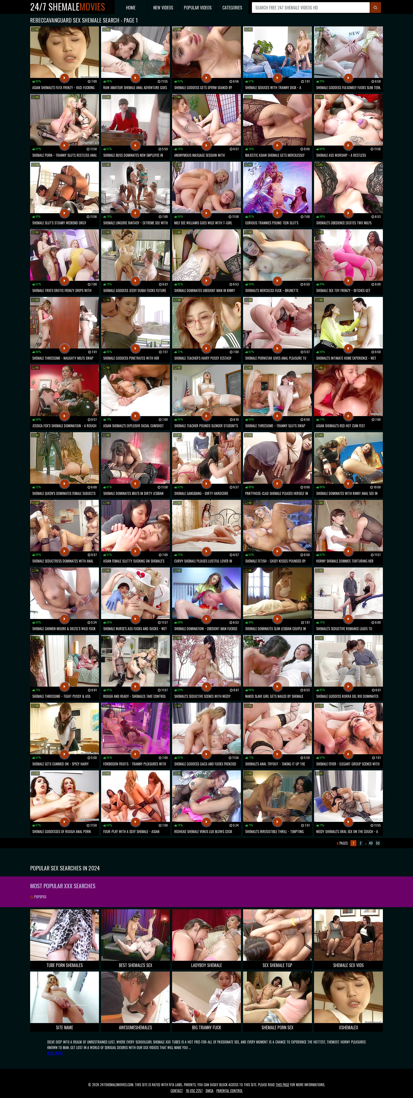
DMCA (209, 1090)
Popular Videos (198, 7)
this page (282, 1084)
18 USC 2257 (194, 1090)
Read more (55, 1053)
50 (378, 843)
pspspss (39, 896)
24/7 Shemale (67, 6)
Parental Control (229, 1090)
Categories (232, 7)
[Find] (375, 7)
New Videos (163, 7)
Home (131, 7)
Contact (177, 1090)
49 (371, 843)
